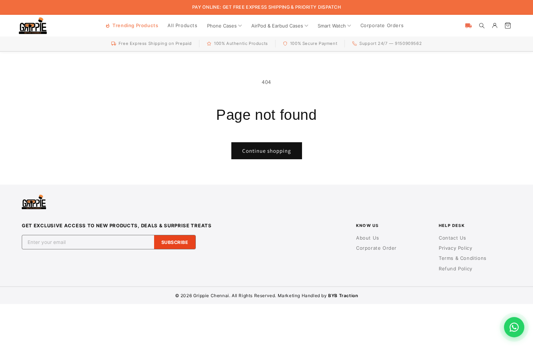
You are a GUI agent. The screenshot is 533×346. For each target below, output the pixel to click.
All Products (182, 25)
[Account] (494, 25)
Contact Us (452, 238)
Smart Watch (332, 26)
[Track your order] (468, 25)
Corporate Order (376, 248)
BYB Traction (343, 295)
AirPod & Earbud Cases (277, 26)
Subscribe (175, 242)
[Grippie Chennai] (33, 25)
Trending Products (135, 25)
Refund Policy (455, 268)
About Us (367, 238)
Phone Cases (222, 26)
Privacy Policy (455, 248)
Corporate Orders (382, 25)
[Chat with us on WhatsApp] (514, 327)
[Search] (481, 25)
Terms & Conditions (463, 258)
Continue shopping (266, 150)
